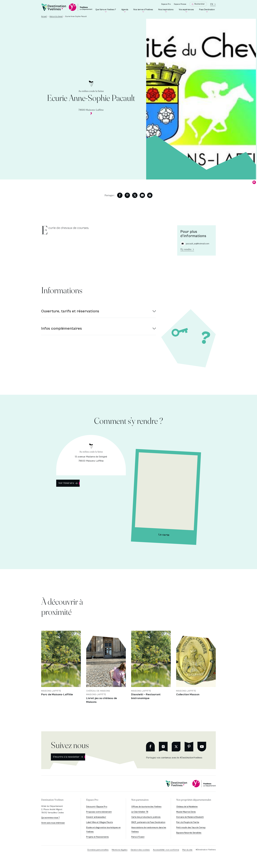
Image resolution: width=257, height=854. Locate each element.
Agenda (125, 10)
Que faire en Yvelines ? (106, 10)
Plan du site (187, 850)
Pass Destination (207, 10)
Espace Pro (166, 4)
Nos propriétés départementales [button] (193, 799)
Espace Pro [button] (92, 799)
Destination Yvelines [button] (52, 799)
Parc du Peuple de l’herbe (187, 822)
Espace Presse (180, 4)
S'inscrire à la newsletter (66, 756)
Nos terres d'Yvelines (143, 10)
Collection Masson (187, 694)
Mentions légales (119, 850)
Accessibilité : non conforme (166, 850)
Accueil (44, 17)
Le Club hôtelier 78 (139, 812)
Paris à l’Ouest (138, 837)
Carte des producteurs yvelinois (146, 817)
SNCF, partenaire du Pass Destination (148, 822)
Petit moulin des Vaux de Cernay (190, 827)
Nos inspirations (166, 10)
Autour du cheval (56, 17)
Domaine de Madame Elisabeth (190, 817)
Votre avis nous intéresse (53, 823)
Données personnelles (98, 850)
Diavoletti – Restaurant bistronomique (145, 696)
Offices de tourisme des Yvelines (146, 807)
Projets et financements (97, 837)
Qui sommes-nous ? (50, 817)
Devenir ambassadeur (96, 817)
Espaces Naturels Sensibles (188, 833)
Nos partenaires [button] (140, 799)
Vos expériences (187, 10)
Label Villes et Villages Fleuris (99, 822)
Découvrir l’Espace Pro (96, 807)
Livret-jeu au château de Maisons (101, 700)
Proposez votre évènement (99, 812)
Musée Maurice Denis (186, 812)
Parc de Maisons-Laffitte (57, 694)
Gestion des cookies (140, 850)
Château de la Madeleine (187, 807)
